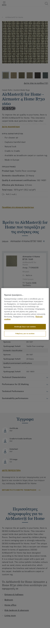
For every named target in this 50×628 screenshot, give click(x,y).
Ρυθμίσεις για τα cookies (25, 333)
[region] (25, 314)
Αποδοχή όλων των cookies (25, 326)
